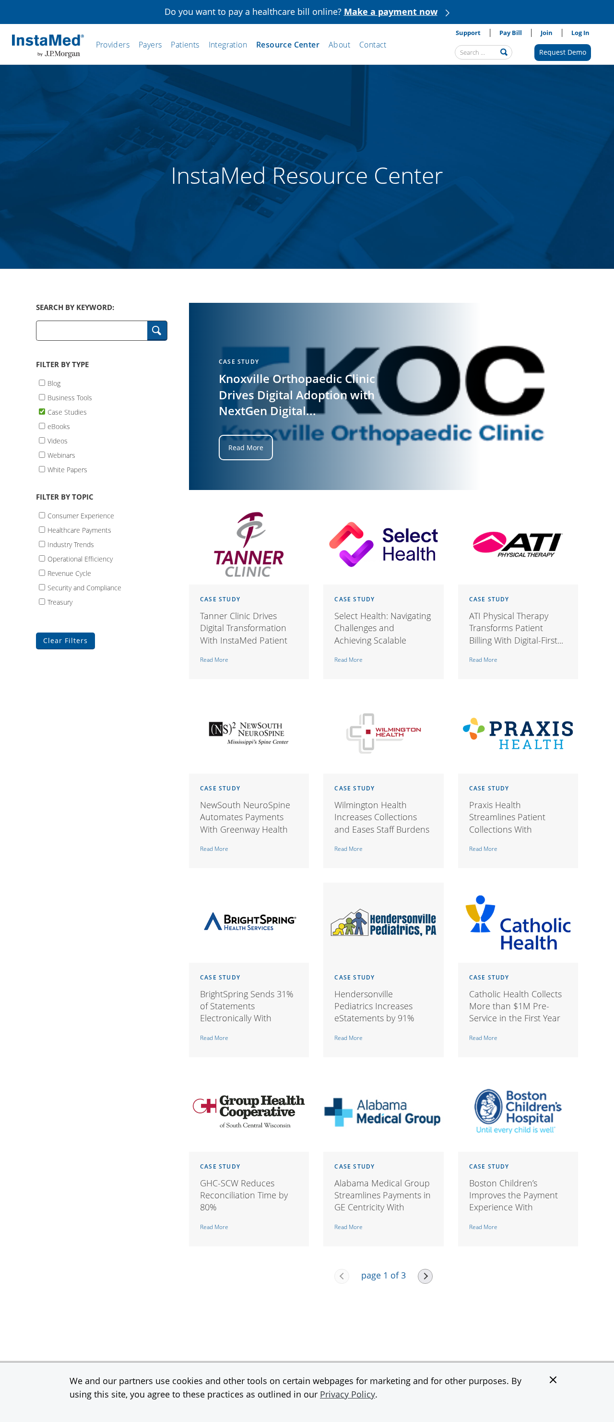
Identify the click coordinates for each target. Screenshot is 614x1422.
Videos (57, 440)
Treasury (59, 601)
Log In (580, 32)
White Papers (67, 469)
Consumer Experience (80, 515)
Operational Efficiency (80, 558)
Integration (228, 44)
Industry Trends (70, 544)
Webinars (61, 455)
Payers (150, 44)
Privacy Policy (347, 1394)
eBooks (58, 426)
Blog (53, 383)
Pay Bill (510, 32)
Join (547, 32)
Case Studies (67, 411)
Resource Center (287, 44)
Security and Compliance (84, 587)
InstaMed (48, 47)
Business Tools (69, 397)
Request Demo (562, 52)
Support (468, 32)
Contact (373, 44)
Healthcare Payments (79, 530)
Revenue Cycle (69, 573)
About (339, 44)
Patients (185, 44)
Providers (113, 44)
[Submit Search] (157, 331)
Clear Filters (65, 640)
